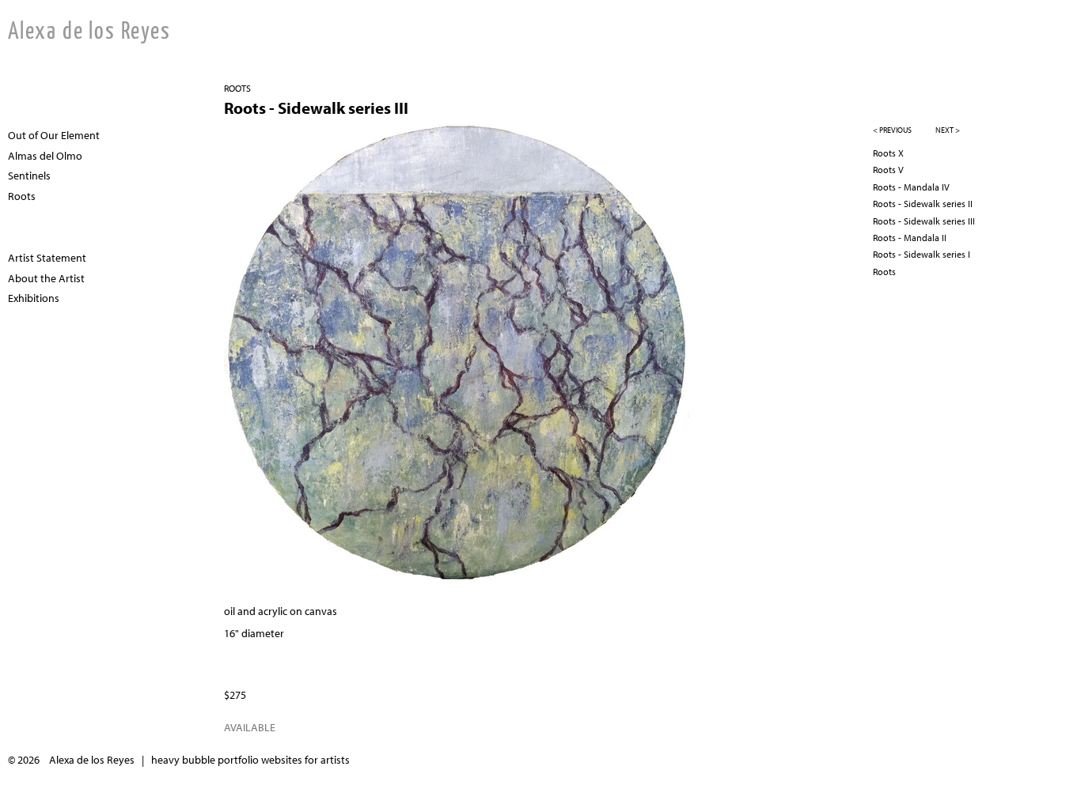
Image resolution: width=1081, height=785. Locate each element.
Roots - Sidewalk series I (921, 254)
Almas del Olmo (45, 156)
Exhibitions (33, 298)
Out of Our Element (54, 135)
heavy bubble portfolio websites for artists (250, 760)
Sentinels (29, 175)
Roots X (888, 153)
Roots (237, 88)
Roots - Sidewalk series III (924, 221)
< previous (892, 130)
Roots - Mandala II (909, 237)
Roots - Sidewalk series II (923, 203)
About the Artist (46, 278)
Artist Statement (47, 258)
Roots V (888, 169)
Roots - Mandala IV (911, 187)
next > (947, 130)
